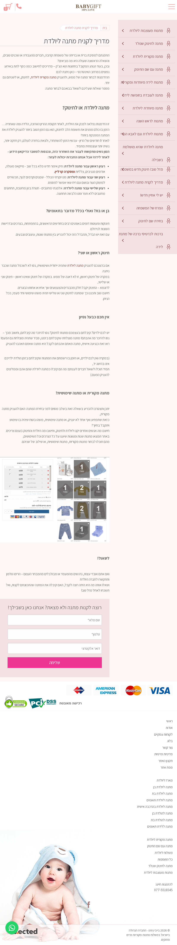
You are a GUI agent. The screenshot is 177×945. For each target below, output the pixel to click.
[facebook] (88, 904)
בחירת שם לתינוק (150, 220)
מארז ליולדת (165, 780)
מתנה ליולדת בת (162, 793)
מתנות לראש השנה (149, 120)
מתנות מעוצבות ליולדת (146, 30)
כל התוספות (165, 859)
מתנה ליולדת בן (163, 787)
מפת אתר (167, 767)
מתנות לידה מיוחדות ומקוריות (142, 82)
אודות (169, 727)
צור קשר (167, 747)
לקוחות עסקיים (163, 734)
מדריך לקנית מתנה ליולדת (144, 182)
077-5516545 (163, 890)
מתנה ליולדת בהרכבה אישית (155, 806)
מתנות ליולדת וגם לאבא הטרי (142, 133)
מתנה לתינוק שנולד (149, 43)
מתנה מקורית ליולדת (148, 56)
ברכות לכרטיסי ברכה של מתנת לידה (141, 240)
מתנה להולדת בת (162, 820)
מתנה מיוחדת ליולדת (148, 108)
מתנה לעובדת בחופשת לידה (143, 95)
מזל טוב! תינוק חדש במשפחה (142, 169)
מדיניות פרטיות (163, 754)
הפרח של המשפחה (149, 208)
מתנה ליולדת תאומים (160, 800)
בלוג (170, 741)
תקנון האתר (165, 760)
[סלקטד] (24, 930)
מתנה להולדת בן (162, 813)
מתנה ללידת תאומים (160, 826)
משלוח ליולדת (164, 852)
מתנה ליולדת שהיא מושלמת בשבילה (143, 153)
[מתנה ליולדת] (88, 7)
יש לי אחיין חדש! (151, 195)
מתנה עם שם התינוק (148, 69)
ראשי (169, 721)
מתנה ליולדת (75, 265)
